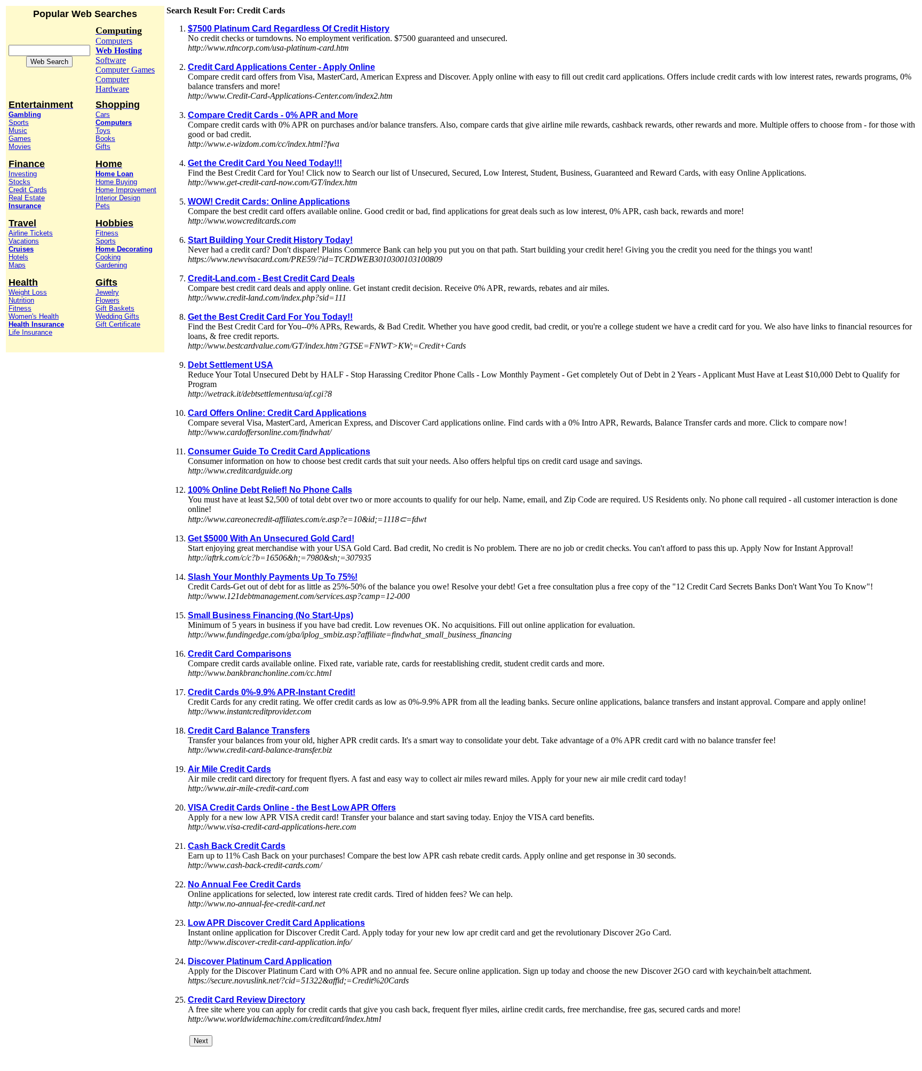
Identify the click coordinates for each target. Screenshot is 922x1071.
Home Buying (116, 182)
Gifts (103, 147)
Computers (114, 40)
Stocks (19, 182)
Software (111, 60)
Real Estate (27, 198)
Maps (17, 265)
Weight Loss (28, 292)
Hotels (18, 257)
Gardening (111, 265)
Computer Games (125, 69)
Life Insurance (30, 332)
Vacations (24, 241)
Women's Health (34, 316)
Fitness (20, 308)
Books (105, 139)
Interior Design (118, 198)
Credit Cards (28, 190)
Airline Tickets (31, 233)
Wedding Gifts (117, 316)
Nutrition (21, 300)
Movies (20, 147)
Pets (103, 206)
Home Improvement (126, 190)
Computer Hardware (112, 84)
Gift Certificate (118, 324)
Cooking (108, 257)
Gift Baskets (115, 308)
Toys (103, 131)
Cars (103, 115)
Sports (19, 123)
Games (20, 139)
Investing (23, 174)
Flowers (108, 300)
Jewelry (107, 292)
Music (18, 131)
